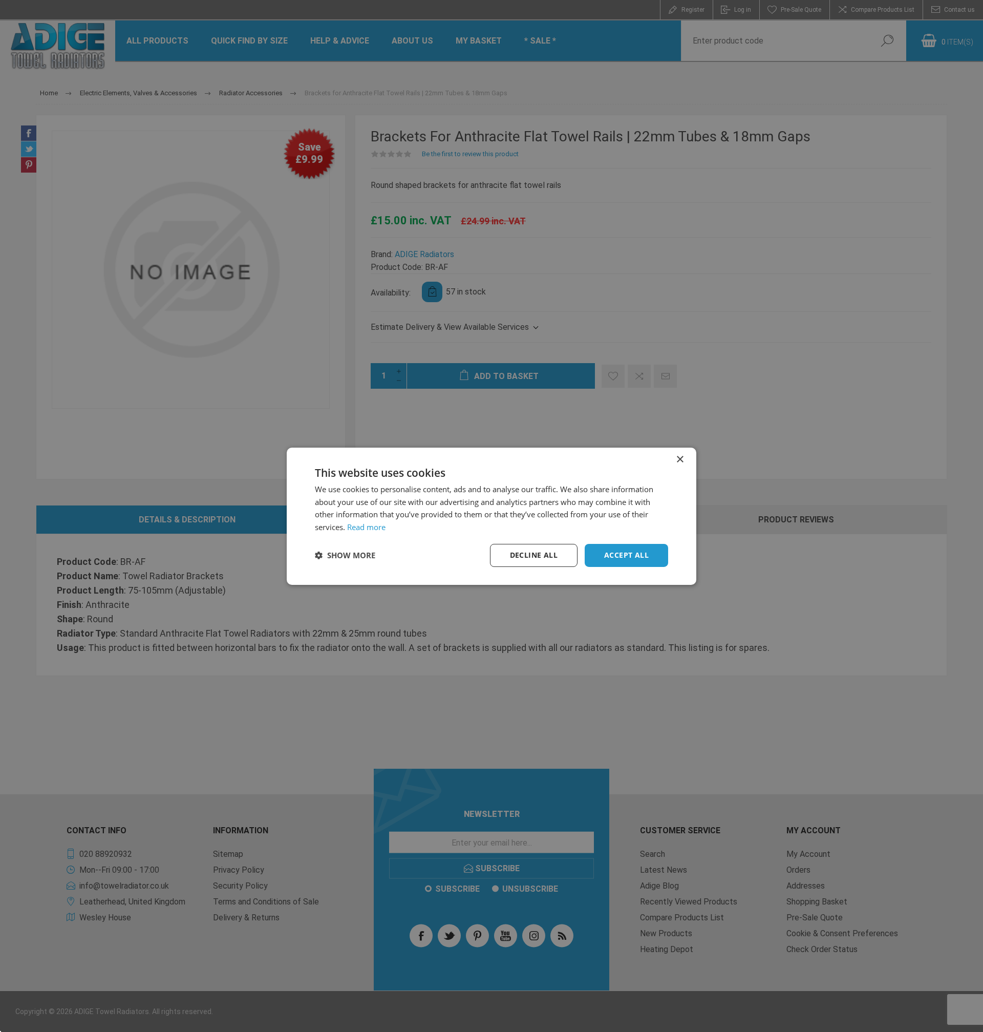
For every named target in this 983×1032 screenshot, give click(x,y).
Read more (366, 527)
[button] (345, 555)
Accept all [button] (626, 555)
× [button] (679, 459)
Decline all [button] (534, 555)
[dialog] (491, 515)
